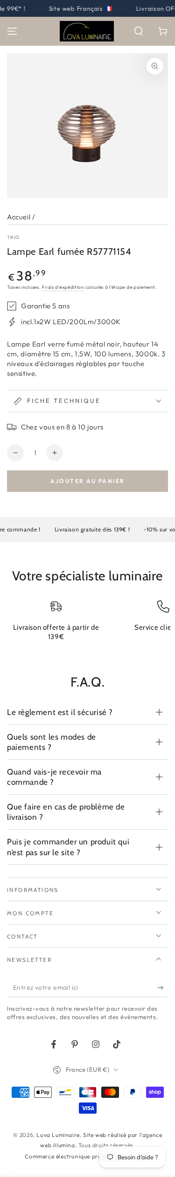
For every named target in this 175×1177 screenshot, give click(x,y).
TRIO (13, 237)
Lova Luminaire (57, 1134)
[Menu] (12, 31)
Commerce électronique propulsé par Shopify (87, 1156)
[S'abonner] (162, 988)
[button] (138, 31)
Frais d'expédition (63, 287)
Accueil (18, 216)
